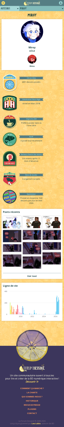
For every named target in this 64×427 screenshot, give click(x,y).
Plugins (32, 409)
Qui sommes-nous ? (32, 396)
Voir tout (32, 276)
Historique (32, 400)
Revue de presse (32, 405)
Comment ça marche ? (32, 388)
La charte (32, 392)
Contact (32, 413)
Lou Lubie (36, 423)
